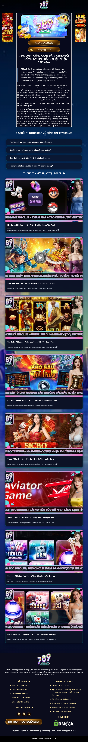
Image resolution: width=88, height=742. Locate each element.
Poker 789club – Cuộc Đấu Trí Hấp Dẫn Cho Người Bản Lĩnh (31, 635)
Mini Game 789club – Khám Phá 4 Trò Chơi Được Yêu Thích (31, 225)
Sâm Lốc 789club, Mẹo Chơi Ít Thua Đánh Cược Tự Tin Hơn (31, 576)
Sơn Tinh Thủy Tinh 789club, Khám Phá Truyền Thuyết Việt (31, 283)
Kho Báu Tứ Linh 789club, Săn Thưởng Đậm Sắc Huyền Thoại (32, 400)
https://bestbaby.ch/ (24, 106)
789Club (66, 686)
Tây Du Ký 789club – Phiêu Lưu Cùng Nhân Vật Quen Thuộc (31, 342)
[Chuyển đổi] (8, 142)
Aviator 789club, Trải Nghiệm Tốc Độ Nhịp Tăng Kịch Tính (30, 518)
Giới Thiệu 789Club (19, 686)
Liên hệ (73, 731)
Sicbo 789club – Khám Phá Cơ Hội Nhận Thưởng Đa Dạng (30, 459)
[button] (3, 4)
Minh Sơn (67, 712)
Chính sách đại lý (35, 731)
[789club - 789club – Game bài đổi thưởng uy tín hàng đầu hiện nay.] (44, 5)
